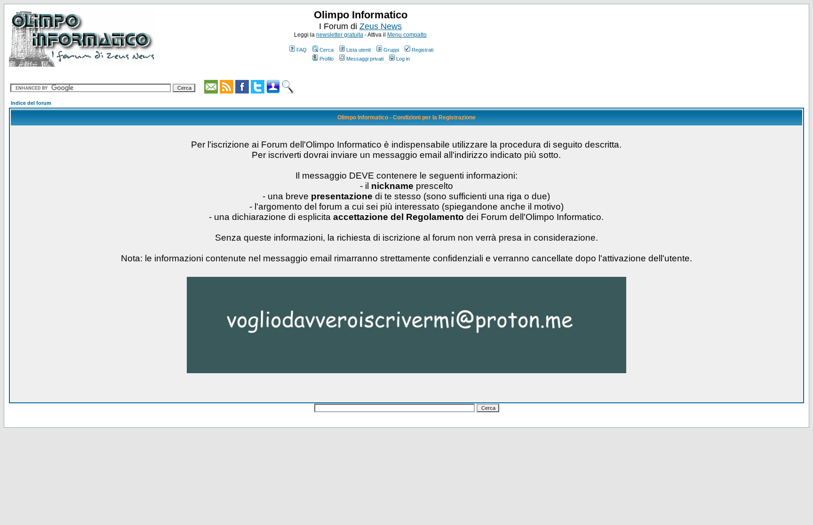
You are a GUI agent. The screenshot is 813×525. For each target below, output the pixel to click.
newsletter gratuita (339, 34)
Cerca (326, 50)
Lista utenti (358, 50)
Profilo (326, 59)
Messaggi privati (364, 59)
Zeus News (380, 26)
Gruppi (391, 50)
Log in (403, 59)
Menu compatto (407, 34)
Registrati (422, 50)
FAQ (301, 50)
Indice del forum (31, 103)
